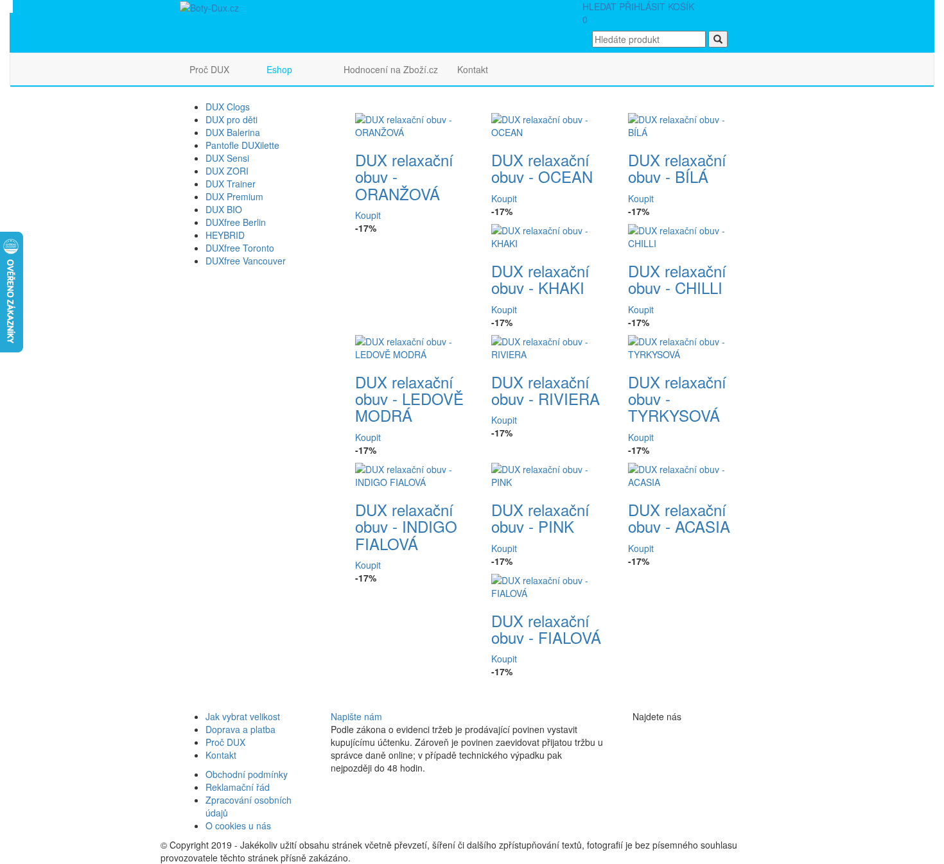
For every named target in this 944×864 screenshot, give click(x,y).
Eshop (279, 69)
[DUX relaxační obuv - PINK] (550, 473)
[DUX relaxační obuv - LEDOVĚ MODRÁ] (414, 346)
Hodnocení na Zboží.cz (391, 69)
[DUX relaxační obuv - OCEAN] (550, 124)
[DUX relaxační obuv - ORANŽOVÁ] (414, 124)
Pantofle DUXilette (242, 145)
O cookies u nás (238, 825)
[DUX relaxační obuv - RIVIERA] (550, 346)
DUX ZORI (227, 170)
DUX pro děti (231, 119)
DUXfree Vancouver (245, 260)
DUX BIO (223, 209)
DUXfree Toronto (239, 247)
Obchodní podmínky (246, 774)
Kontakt (472, 69)
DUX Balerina (232, 132)
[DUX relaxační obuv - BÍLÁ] (687, 124)
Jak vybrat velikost (242, 716)
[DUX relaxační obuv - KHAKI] (550, 235)
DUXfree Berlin (235, 222)
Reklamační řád (237, 787)
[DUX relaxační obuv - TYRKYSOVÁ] (687, 346)
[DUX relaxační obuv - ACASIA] (687, 473)
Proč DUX (209, 69)
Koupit (368, 215)
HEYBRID (225, 235)
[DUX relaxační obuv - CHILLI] (687, 235)
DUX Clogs (227, 106)
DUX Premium (234, 196)
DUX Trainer (230, 183)
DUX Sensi (227, 157)
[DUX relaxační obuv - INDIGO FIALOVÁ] (414, 473)
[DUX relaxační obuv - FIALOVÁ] (550, 584)
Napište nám (356, 716)
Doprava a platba (240, 729)
